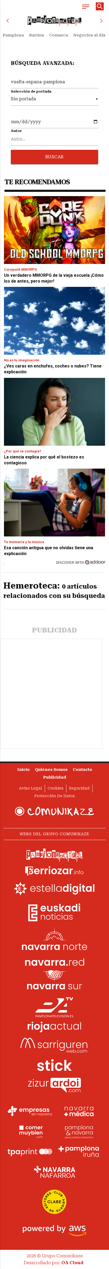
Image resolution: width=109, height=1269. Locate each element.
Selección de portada (31, 91)
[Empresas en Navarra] (29, 1111)
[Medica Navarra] (79, 1111)
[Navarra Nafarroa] (54, 1172)
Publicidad (54, 777)
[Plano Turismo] (79, 1131)
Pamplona (13, 35)
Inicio (23, 769)
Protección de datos (54, 796)
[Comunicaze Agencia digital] (54, 812)
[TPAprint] (29, 1151)
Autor (16, 131)
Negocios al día (89, 35)
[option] (54, 21)
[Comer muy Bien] (29, 1131)
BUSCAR (54, 156)
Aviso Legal (30, 788)
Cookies (55, 788)
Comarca (58, 35)
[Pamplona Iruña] (79, 1151)
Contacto (82, 769)
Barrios (36, 35)
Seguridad (79, 788)
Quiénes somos (51, 769)
